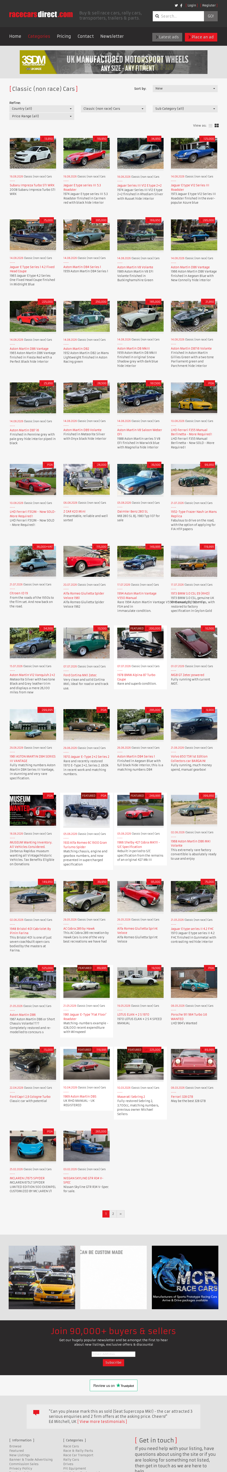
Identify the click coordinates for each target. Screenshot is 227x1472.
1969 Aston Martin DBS (79, 1096)
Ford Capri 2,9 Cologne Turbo (30, 1097)
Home (15, 36)
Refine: (15, 103)
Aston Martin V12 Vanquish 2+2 (32, 675)
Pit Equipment (74, 1468)
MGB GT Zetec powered (187, 675)
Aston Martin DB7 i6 (24, 430)
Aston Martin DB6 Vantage (190, 267)
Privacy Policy (20, 1468)
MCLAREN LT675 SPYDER (27, 1178)
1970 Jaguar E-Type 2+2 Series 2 (86, 757)
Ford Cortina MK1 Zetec (80, 675)
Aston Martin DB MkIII (133, 348)
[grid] (217, 126)
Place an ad (202, 37)
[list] (210, 126)
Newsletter (112, 36)
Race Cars (71, 1446)
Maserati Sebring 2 (131, 1097)
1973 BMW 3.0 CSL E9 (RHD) (190, 593)
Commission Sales (24, 1464)
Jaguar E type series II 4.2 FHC (192, 929)
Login (192, 5)
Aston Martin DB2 (76, 349)
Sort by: (140, 89)
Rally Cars (71, 1460)
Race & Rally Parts (78, 1451)
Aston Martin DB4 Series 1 (82, 267)
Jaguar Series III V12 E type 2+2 (139, 185)
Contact (86, 36)
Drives (68, 1464)
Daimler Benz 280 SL (132, 511)
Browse (15, 1446)
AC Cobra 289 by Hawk (79, 929)
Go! (211, 16)
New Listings (19, 1455)
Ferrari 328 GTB (182, 1097)
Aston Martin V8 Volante (135, 267)
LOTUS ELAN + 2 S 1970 (133, 1014)
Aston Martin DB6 (23, 1015)
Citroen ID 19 (19, 593)
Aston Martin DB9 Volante (82, 430)
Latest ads (168, 37)
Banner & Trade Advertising (31, 1460)
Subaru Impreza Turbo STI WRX (32, 185)
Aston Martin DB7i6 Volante (191, 348)
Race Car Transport (78, 1455)
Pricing (64, 36)
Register (209, 5)
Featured (16, 1451)
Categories (39, 36)
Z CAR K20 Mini (74, 511)
